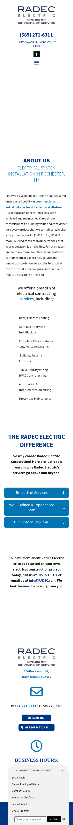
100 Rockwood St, (36, 671)
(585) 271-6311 (36, 34)
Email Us (38, 718)
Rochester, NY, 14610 (36, 677)
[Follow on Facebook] (36, 54)
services (26, 298)
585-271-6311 (47, 575)
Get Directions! (36, 727)
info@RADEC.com (42, 580)
